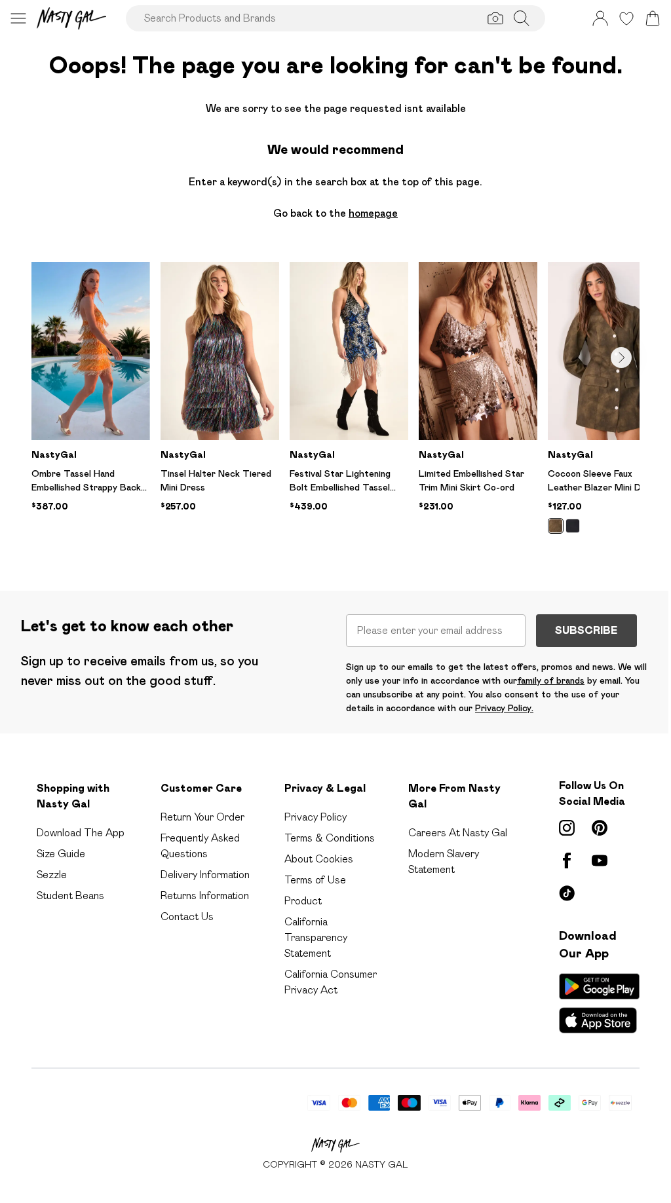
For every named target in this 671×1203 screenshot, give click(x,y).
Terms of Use (315, 879)
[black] (573, 526)
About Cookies (318, 858)
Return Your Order (202, 817)
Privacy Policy (315, 817)
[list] (335, 405)
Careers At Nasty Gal (457, 832)
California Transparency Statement (315, 937)
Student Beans (70, 895)
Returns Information (205, 895)
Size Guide (61, 853)
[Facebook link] (567, 860)
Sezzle (52, 874)
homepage (373, 213)
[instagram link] (567, 828)
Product (303, 900)
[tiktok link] (567, 893)
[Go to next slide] (621, 357)
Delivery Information (205, 874)
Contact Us (187, 916)
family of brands (551, 680)
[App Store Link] (599, 1003)
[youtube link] (599, 860)
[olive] (555, 526)
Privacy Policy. (504, 708)
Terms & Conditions (329, 837)
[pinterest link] (599, 828)
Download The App (81, 832)
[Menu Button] (18, 18)
